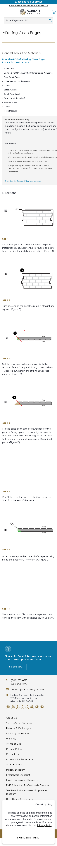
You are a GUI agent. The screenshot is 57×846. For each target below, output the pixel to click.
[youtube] (32, 707)
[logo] (30, 12)
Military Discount (15, 769)
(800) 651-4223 (19, 680)
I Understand (28, 837)
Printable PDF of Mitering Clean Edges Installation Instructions (23, 61)
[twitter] (22, 707)
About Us (11, 718)
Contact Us (12, 754)
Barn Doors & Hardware (19, 799)
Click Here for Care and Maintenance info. (23, 181)
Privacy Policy (14, 749)
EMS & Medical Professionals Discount (28, 785)
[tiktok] (37, 707)
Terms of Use (13, 743)
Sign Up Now (15, 667)
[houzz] (42, 707)
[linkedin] (27, 707)
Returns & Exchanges (18, 728)
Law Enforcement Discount (22, 780)
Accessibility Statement (19, 759)
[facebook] (17, 707)
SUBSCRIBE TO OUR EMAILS (28, 2)
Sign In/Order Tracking (19, 723)
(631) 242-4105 (19, 683)
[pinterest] (8, 707)
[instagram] (13, 707)
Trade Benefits (14, 764)
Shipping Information (18, 733)
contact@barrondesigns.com (27, 689)
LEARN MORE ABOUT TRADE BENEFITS (28, 5)
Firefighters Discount (18, 775)
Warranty (11, 738)
